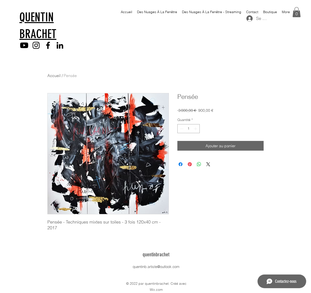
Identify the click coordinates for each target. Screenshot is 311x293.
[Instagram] (36, 45)
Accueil (54, 75)
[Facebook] (48, 45)
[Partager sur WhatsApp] (199, 164)
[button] (296, 12)
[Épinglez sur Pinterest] (190, 164)
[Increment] (196, 128)
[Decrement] (181, 128)
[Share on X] (208, 164)
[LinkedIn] (60, 45)
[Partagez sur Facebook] (180, 164)
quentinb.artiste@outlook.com (156, 266)
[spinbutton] (188, 128)
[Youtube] (24, 45)
